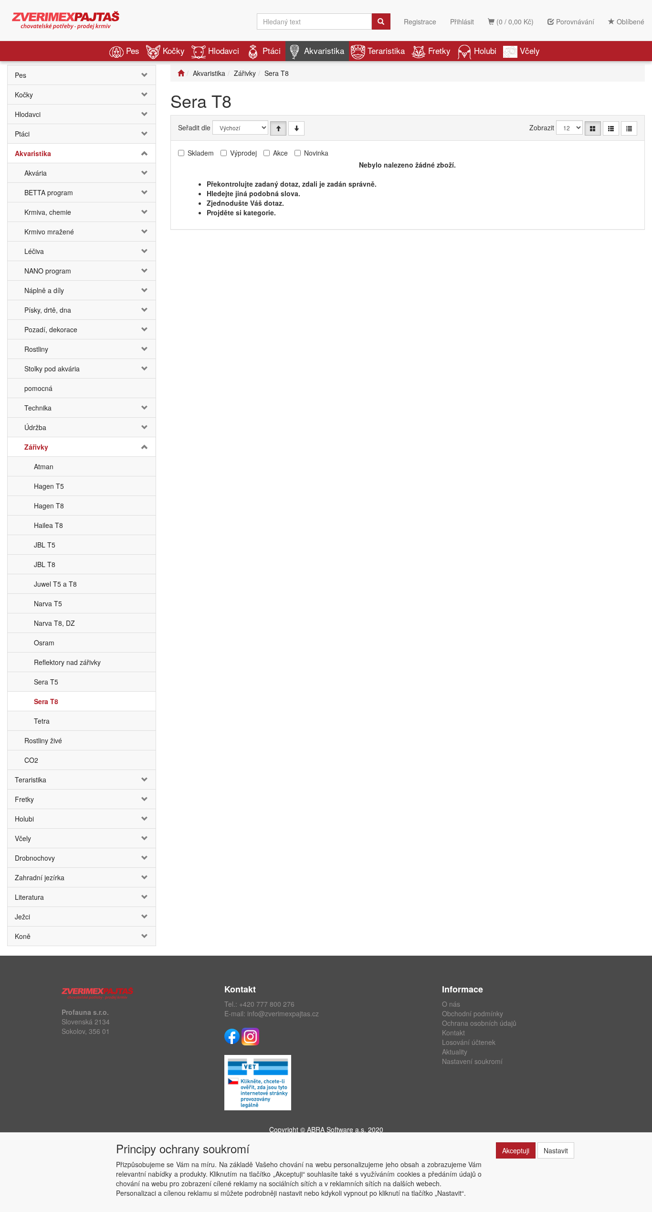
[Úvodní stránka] (181, 73)
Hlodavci (223, 50)
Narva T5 (48, 603)
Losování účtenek (468, 1042)
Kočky (174, 50)
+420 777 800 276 (266, 1004)
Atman (43, 466)
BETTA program (48, 192)
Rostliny (36, 349)
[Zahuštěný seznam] (629, 128)
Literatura (29, 897)
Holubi (485, 50)
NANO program (47, 270)
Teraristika (386, 50)
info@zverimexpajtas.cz (283, 1013)
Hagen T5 (49, 486)
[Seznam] (611, 128)
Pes (132, 50)
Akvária (35, 173)
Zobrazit (541, 127)
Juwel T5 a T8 (55, 584)
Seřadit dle (194, 127)
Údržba (35, 427)
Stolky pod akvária (52, 368)
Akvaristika (324, 50)
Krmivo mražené (49, 231)
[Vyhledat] (380, 21)
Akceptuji (515, 1150)
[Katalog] (593, 128)
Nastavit (556, 1150)
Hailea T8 (48, 525)
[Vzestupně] (278, 128)
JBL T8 (44, 564)
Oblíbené (629, 21)
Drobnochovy (35, 858)
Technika (38, 407)
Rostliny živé (43, 740)
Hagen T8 (49, 505)
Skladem (201, 153)
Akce (280, 153)
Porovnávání (574, 21)
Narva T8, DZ (54, 623)
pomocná (38, 388)
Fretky (439, 50)
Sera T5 (46, 681)
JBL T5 (44, 544)
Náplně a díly (44, 290)
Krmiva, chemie (47, 212)
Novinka (316, 153)
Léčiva (34, 251)
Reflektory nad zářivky (67, 662)
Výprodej (243, 153)
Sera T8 (46, 701)
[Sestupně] (296, 128)
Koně (23, 936)
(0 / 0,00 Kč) (514, 21)
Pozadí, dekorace (50, 329)
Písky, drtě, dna (47, 310)
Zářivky (36, 447)
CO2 (31, 760)
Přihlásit (462, 21)
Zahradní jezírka (39, 877)
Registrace (420, 21)
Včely (530, 50)
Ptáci (272, 50)
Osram (44, 642)
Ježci (22, 916)
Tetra (42, 721)
